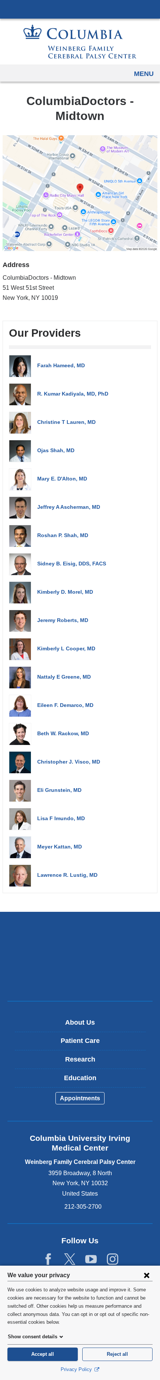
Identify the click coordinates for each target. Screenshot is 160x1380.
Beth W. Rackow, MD (63, 733)
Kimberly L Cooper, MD (66, 648)
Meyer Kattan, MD (59, 847)
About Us (80, 1022)
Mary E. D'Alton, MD (62, 479)
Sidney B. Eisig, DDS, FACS (71, 564)
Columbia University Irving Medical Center (80, 9)
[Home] (80, 41)
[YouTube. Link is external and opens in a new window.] (91, 1259)
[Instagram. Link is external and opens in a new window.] (112, 1259)
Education (80, 1078)
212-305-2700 (83, 1206)
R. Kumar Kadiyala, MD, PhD (72, 394)
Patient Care (80, 1040)
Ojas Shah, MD (55, 450)
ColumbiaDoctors (80, 979)
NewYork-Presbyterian (80, 956)
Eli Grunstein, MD (59, 790)
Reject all (117, 1354)
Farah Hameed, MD (61, 365)
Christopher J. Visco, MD (68, 762)
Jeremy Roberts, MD (62, 620)
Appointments (80, 1098)
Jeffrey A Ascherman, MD (68, 507)
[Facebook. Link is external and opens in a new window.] (48, 1259)
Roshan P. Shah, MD (62, 535)
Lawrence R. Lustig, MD (67, 875)
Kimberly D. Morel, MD (65, 592)
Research (80, 1059)
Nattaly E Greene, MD (64, 677)
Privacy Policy (77, 1369)
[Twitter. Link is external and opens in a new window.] (70, 1259)
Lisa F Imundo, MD (61, 818)
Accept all (42, 1354)
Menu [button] (144, 73)
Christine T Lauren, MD (66, 422)
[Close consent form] (147, 1275)
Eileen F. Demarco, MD (65, 705)
